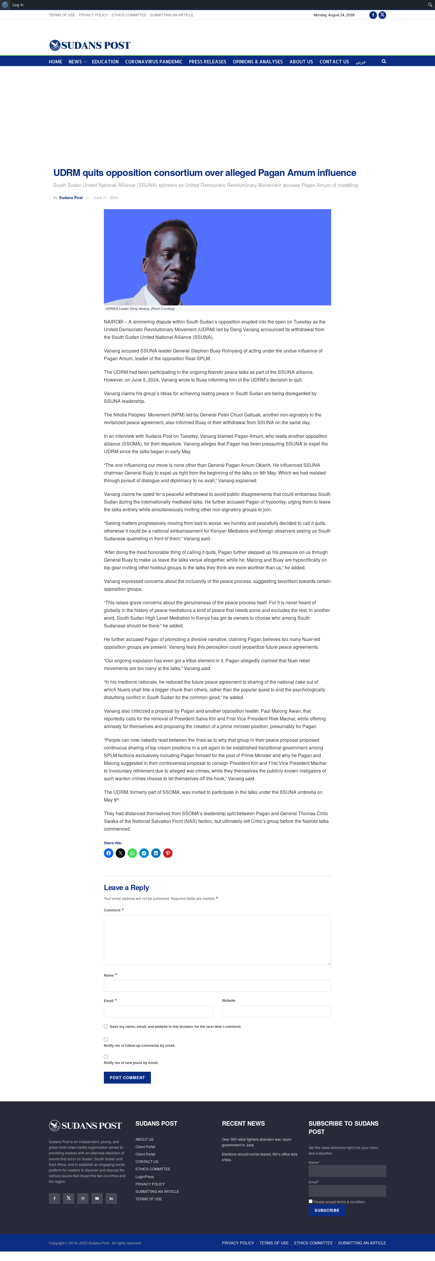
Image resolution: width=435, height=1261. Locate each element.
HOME (55, 61)
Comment (114, 910)
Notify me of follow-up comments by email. (139, 1045)
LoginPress (145, 1176)
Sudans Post (71, 197)
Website (229, 1000)
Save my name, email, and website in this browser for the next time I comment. (175, 1026)
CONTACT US (334, 61)
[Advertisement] (217, 116)
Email (110, 1000)
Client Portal (145, 1146)
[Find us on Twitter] (382, 14)
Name (111, 975)
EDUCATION (105, 61)
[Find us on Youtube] (97, 1198)
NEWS (75, 61)
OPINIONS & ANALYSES (258, 61)
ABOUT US (301, 61)
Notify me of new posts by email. (131, 1062)
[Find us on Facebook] (373, 14)
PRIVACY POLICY (93, 14)
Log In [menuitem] (18, 4)
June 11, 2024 (106, 197)
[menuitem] (5, 4)
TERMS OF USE (62, 14)
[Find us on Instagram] (82, 1198)
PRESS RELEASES (207, 61)
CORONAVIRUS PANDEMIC (154, 61)
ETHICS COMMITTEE (129, 14)
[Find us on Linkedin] (111, 1198)
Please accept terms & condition (338, 1201)
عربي (361, 61)
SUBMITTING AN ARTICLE (172, 14)
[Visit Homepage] (90, 45)
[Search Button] (384, 61)
